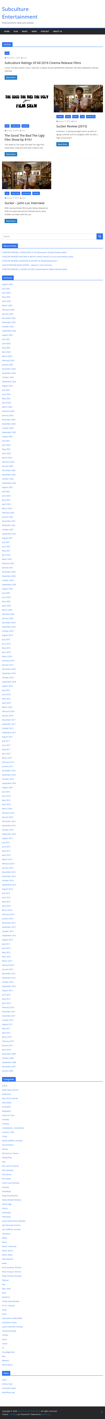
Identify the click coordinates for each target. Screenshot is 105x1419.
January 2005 (7, 1071)
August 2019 (7, 635)
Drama (75, 117)
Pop (3, 1284)
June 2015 (6, 846)
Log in (4, 1380)
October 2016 (8, 779)
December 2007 (8, 1066)
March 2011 (7, 1037)
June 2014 (6, 897)
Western (5, 1360)
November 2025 (9, 322)
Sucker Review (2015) (71, 126)
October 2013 (8, 931)
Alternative (6, 1102)
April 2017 (6, 753)
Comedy (60, 117)
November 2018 (9, 673)
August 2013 (7, 939)
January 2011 (7, 1045)
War (4, 1356)
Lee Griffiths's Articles (11, 1229)
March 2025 (7, 356)
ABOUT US (57, 31)
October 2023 (8, 428)
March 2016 (7, 808)
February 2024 (8, 411)
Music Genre (7, 1250)
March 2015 (7, 859)
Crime (68, 117)
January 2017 (7, 766)
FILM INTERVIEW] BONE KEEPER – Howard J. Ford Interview (27, 265)
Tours (4, 1339)
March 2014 (7, 910)
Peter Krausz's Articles (11, 1271)
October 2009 (8, 1058)
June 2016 (6, 796)
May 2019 (6, 648)
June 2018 (6, 694)
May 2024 (6, 398)
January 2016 (7, 817)
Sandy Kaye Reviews (10, 1301)
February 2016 (8, 813)
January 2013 (7, 969)
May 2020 (6, 601)
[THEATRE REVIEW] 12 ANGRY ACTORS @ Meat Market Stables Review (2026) (34, 269)
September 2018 (9, 682)
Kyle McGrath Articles (11, 1225)
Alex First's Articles (10, 1098)
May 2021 (6, 550)
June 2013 (6, 948)
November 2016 (9, 775)
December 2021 (8, 521)
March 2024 (7, 407)
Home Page (15, 126)
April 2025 (6, 352)
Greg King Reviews (10, 1195)
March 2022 (7, 508)
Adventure (6, 1094)
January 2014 (7, 918)
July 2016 (6, 791)
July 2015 (6, 842)
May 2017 (6, 749)
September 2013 (9, 935)
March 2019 (7, 656)
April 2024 (6, 402)
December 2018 (8, 669)
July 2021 (6, 542)
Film (16, 31)
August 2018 (7, 686)
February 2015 (8, 863)
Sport (4, 1310)
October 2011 (8, 1020)
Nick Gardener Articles (11, 1267)
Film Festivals (7, 1170)
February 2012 (8, 1007)
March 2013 (7, 961)
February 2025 (8, 360)
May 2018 (6, 698)
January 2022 (7, 517)
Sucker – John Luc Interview (24, 203)
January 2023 (7, 466)
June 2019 (6, 643)
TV (3, 1348)
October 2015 (8, 830)
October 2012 (8, 982)
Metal (4, 1238)
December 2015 (8, 821)
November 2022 (9, 474)
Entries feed (7, 1384)
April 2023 (6, 453)
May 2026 (6, 297)
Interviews (26, 193)
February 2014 (8, 914)
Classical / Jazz (8, 1115)
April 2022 (6, 504)
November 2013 (9, 927)
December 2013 (8, 923)
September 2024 (9, 381)
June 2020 (6, 597)
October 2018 (8, 677)
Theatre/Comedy (9, 1331)
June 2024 (6, 394)
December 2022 (8, 470)
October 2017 (8, 728)
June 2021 (6, 546)
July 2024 (6, 390)
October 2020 (8, 580)
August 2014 (7, 889)
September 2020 (9, 584)
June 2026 (6, 293)
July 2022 (6, 491)
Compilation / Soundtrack (13, 1128)
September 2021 (9, 534)
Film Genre (6, 1174)
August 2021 (7, 538)
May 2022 (6, 500)
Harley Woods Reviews (11, 1200)
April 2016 (6, 804)
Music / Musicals (9, 1246)
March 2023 (7, 457)
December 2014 (8, 872)
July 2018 (6, 690)
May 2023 (6, 449)
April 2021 (6, 555)
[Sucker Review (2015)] (78, 99)
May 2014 (6, 901)
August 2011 (7, 1024)
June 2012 (6, 994)
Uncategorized (8, 1352)
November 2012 (9, 978)
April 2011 (6, 1033)
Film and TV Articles (10, 1166)
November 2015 (9, 825)
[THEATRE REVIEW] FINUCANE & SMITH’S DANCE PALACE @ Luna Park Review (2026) (37, 256)
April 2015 (6, 855)
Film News (6, 1178)
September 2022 (9, 483)
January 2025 (7, 364)
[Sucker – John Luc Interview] (26, 175)
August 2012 (7, 990)
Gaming (5, 1187)
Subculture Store (9, 1322)
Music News (7, 1255)
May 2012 (6, 999)
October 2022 (8, 479)
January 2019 (7, 665)
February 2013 (8, 965)
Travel (4, 1343)
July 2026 (6, 288)
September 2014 (9, 885)
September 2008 (9, 1062)
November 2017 (9, 724)
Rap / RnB (6, 1288)
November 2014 (9, 876)
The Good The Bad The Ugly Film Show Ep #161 (25, 137)
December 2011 (8, 1011)
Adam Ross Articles (10, 1090)
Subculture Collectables (12, 1318)
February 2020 (8, 614)
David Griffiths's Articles (12, 1140)
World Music (7, 1365)
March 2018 (7, 707)
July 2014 (6, 893)
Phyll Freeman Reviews (12, 1276)
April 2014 (6, 906)
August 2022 (7, 487)
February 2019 (8, 660)
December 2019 (8, 622)
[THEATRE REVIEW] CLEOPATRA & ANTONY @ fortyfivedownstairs (29, 261)
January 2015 (7, 868)
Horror (5, 1208)
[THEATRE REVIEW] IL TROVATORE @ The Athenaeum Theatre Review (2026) (34, 252)
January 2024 (7, 415)
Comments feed (9, 1388)
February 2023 (8, 462)
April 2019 (6, 652)
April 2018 (6, 703)
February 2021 (8, 563)
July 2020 (6, 593)
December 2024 (8, 369)
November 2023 (9, 424)
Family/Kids (7, 1157)
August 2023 (7, 436)
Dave (25, 58)
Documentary (8, 1145)
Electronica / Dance (10, 1153)
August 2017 (7, 737)
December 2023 (8, 419)
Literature (6, 1233)
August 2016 (7, 787)
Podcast (45, 31)
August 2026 (7, 284)
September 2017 (9, 732)
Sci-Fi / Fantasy (8, 1305)
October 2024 (8, 377)
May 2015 (6, 851)
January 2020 (7, 618)
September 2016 (9, 783)
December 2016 (8, 770)
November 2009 (9, 1054)
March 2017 (7, 758)
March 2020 (7, 610)
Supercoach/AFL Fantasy (12, 1326)
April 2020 (6, 605)
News (34, 31)
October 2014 (8, 880)
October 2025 (8, 326)
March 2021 (7, 559)
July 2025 (6, 339)
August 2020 (7, 589)
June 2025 (6, 343)
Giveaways (6, 1191)
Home (7, 31)
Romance (6, 1297)
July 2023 (6, 441)
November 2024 (9, 373)
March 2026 (7, 305)
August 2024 (7, 386)
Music (25, 31)
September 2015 (9, 834)
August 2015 (7, 838)
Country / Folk (8, 1132)
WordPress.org (8, 1392)
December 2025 (8, 318)
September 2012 (9, 986)
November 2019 (9, 627)
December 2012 (8, 973)
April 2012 (6, 1003)
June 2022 (6, 495)
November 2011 (9, 1016)
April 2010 (6, 1049)
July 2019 (6, 639)
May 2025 (6, 347)
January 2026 (7, 314)
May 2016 (6, 800)
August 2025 (7, 335)
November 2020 (9, 576)
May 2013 (6, 952)
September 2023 (9, 432)
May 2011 (6, 1028)
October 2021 (8, 529)
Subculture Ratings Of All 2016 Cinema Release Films (43, 63)
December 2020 (8, 572)
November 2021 (9, 525)
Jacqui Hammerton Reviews (13, 1221)
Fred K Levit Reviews (10, 1183)
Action (4, 1085)
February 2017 (8, 762)
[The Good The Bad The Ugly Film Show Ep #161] (26, 103)
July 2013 (6, 944)
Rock (4, 1293)
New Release (7, 1259)
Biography (6, 1111)
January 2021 (7, 567)
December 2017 (8, 720)
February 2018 (8, 711)
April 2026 (6, 301)
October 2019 (8, 631)
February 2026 (8, 309)
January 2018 (7, 715)
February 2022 (8, 512)
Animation (6, 1107)
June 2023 (6, 445)
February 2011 (8, 1041)
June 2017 (6, 745)
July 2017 (6, 741)
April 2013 (6, 956)
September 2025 (9, 331)
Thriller (5, 1335)
